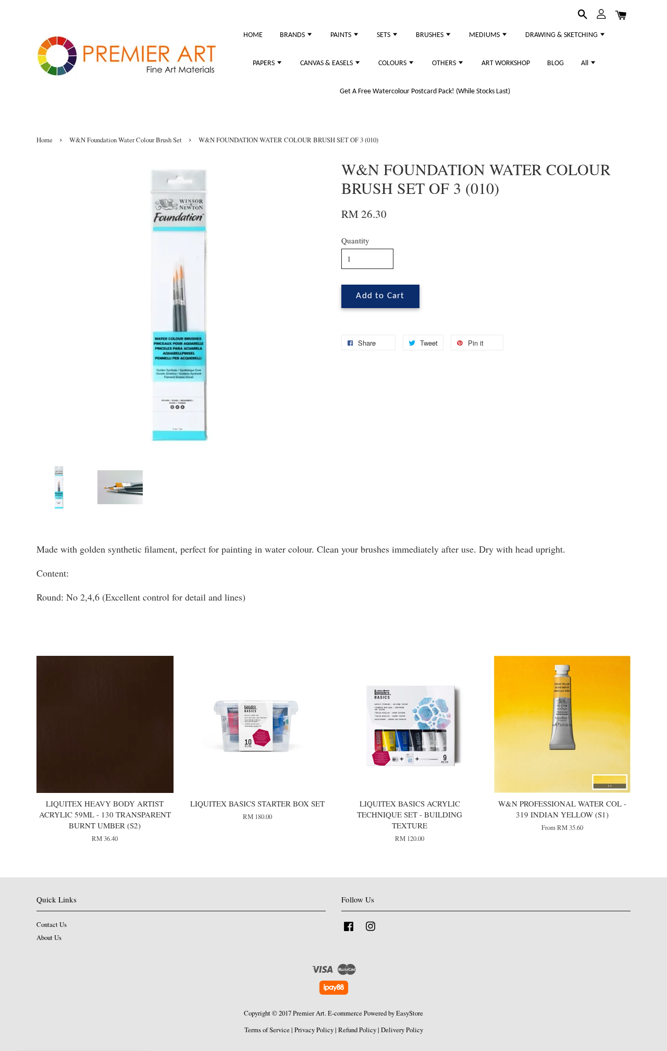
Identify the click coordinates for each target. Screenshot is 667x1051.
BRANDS (293, 35)
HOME (253, 35)
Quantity (355, 240)
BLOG (555, 63)
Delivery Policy (402, 1029)
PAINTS (341, 35)
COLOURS (393, 63)
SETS (384, 35)
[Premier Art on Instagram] (370, 931)
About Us (48, 937)
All (585, 63)
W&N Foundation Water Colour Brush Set (125, 140)
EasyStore (409, 1013)
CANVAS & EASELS (327, 63)
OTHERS (445, 63)
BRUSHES (430, 35)
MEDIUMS (485, 35)
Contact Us (51, 924)
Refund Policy (357, 1029)
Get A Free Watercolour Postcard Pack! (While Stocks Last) (425, 91)
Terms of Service (267, 1029)
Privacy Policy (314, 1029)
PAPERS (264, 63)
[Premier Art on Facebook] (348, 931)
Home (44, 140)
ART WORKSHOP (505, 63)
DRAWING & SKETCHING (562, 35)
